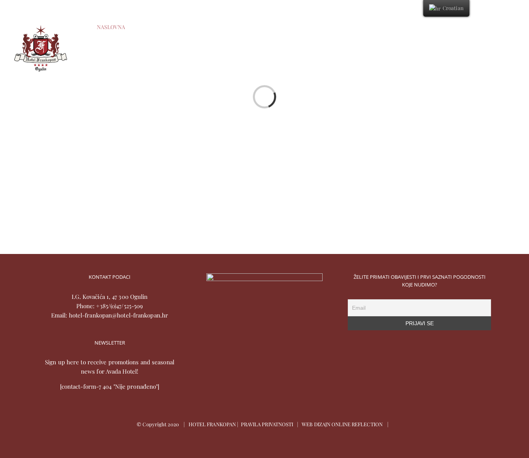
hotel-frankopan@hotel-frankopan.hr (118, 315)
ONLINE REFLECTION (357, 424)
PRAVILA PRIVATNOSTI (267, 424)
